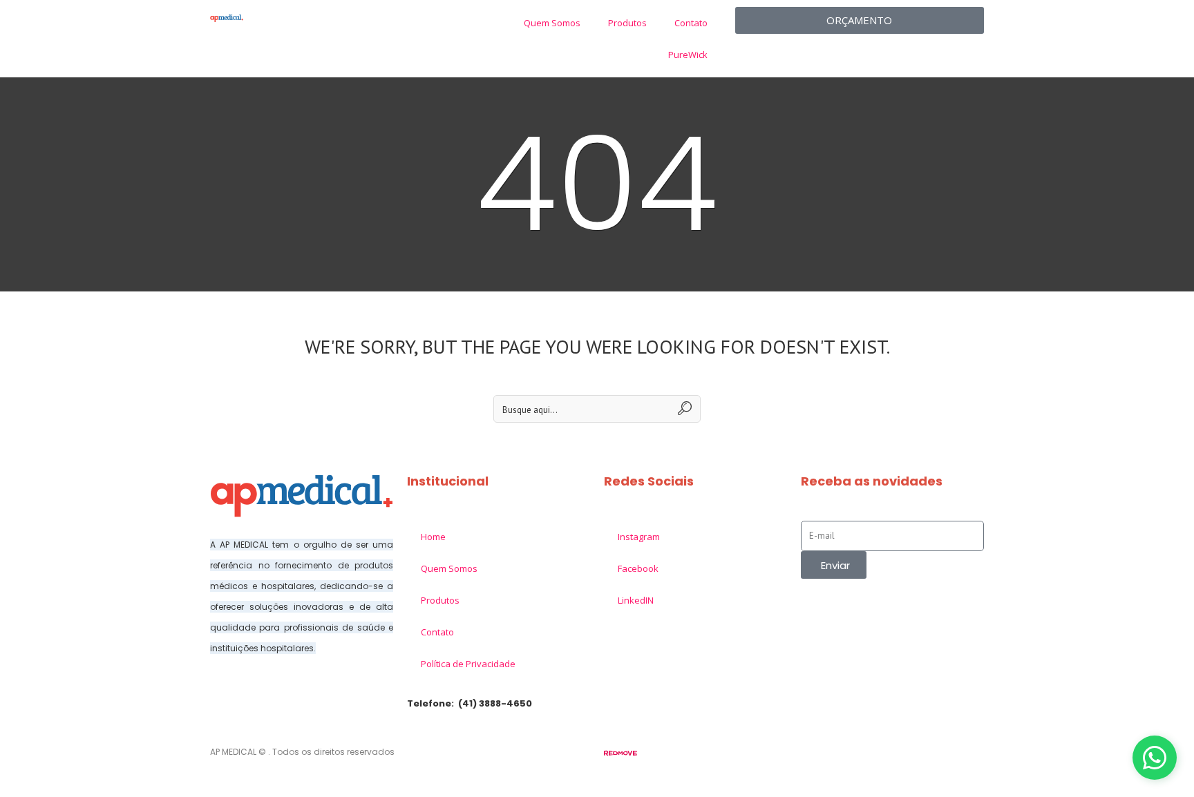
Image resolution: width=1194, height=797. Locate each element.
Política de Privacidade (468, 663)
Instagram (639, 536)
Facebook (638, 568)
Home (433, 536)
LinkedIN (636, 600)
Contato (691, 23)
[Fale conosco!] (1155, 758)
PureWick (688, 54)
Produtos (627, 23)
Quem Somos (552, 23)
